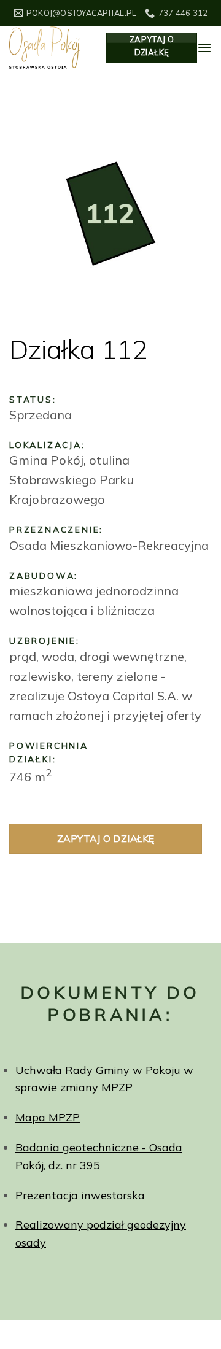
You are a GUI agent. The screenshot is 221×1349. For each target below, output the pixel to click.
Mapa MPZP (47, 1117)
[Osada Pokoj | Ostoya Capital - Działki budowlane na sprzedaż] (48, 47)
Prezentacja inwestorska (80, 1195)
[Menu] (204, 48)
